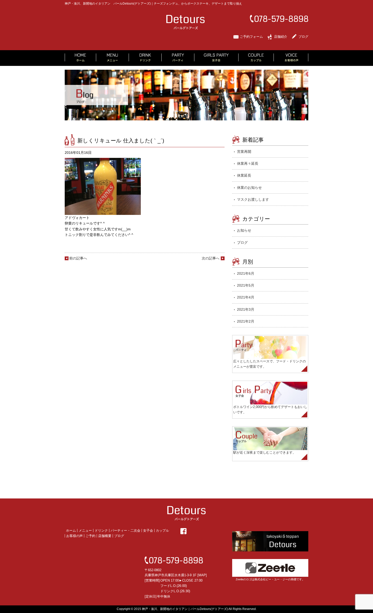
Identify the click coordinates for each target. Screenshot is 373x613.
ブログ (303, 37)
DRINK (145, 58)
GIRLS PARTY (216, 58)
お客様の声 (74, 536)
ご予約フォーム (251, 37)
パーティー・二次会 (125, 530)
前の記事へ (78, 258)
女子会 (148, 530)
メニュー (85, 530)
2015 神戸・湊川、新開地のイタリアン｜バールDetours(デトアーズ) (181, 609)
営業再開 (244, 152)
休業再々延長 (247, 163)
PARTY (178, 58)
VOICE (291, 58)
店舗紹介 (280, 37)
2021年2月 (245, 321)
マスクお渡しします (253, 199)
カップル (162, 530)
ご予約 (90, 536)
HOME (80, 58)
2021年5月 (245, 285)
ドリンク (101, 530)
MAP (202, 575)
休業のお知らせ (249, 187)
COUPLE (256, 58)
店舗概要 (104, 536)
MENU (112, 58)
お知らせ (244, 230)
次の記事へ (210, 258)
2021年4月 (245, 297)
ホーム (71, 530)
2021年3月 (245, 309)
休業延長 (244, 175)
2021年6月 (245, 273)
